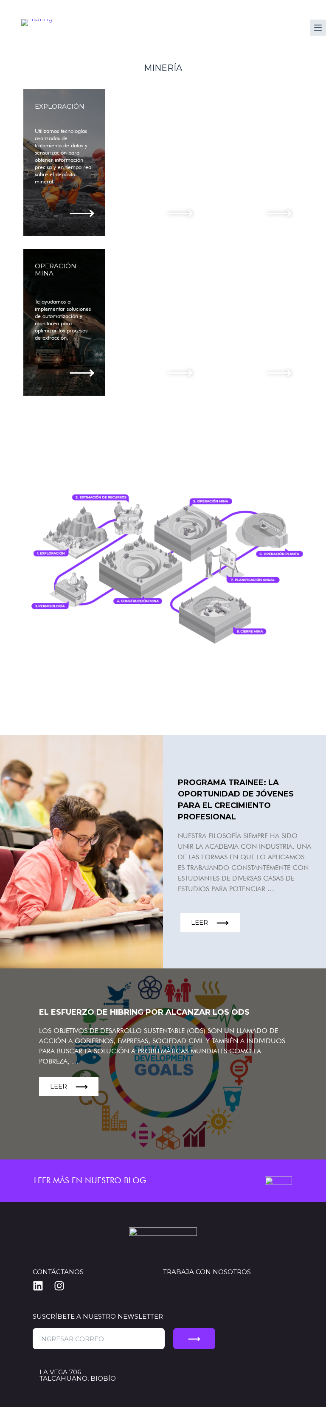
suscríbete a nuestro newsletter (98, 1316)
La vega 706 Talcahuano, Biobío (77, 1375)
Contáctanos (58, 1272)
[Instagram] (64, 1285)
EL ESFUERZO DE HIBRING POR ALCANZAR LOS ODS (144, 1012)
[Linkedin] (43, 1285)
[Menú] (318, 28)
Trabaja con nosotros (207, 1272)
